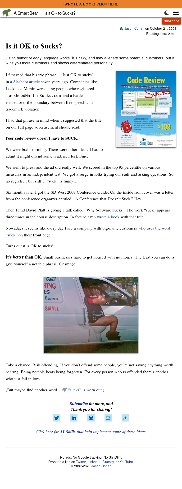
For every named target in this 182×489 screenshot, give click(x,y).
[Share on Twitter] (56, 418)
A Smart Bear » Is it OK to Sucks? (45, 13)
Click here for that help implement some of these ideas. (91, 431)
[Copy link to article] (125, 418)
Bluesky (108, 461)
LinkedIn (94, 461)
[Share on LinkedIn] (74, 418)
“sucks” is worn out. (85, 390)
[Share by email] (108, 418)
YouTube (126, 461)
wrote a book (108, 217)
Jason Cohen (134, 28)
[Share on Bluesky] (91, 418)
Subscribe (171, 21)
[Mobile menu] (173, 13)
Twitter (81, 461)
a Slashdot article (25, 81)
